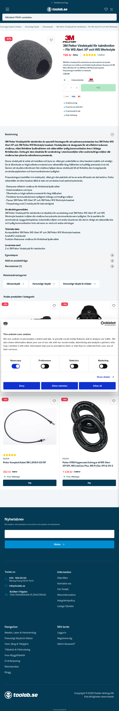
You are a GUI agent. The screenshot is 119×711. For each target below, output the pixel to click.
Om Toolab (63, 589)
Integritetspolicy (66, 600)
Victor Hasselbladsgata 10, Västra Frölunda (28, 594)
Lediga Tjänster (65, 606)
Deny (21, 385)
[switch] (45, 366)
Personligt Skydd (32, 27)
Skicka (57, 544)
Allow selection (59, 385)
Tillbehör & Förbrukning (17, 649)
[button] (113, 17)
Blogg (8, 672)
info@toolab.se (17, 585)
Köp (29, 482)
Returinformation (66, 594)
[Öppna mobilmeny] (7, 9)
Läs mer (67, 73)
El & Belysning (12, 660)
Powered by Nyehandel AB (59, 709)
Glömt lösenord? (66, 644)
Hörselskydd (48, 27)
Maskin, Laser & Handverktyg (20, 632)
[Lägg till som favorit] (106, 9)
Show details (103, 377)
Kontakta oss (64, 583)
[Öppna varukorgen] (111, 9)
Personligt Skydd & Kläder (77, 283)
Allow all (97, 385)
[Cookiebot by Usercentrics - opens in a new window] (103, 324)
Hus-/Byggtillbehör (15, 655)
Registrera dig (64, 638)
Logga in (61, 632)
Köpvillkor (62, 577)
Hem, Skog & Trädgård (16, 644)
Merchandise (12, 666)
